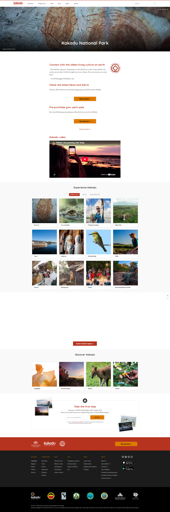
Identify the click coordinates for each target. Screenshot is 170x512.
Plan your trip (95, 194)
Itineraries (45, 469)
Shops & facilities (72, 466)
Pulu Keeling (104, 495)
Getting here (58, 466)
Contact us (104, 466)
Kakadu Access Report (90, 466)
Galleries (44, 472)
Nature (33, 466)
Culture (33, 469)
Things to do (74, 194)
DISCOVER (34, 457)
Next (166, 29)
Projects (86, 469)
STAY (68, 457)
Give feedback (105, 469)
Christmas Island (90, 495)
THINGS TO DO (46, 457)
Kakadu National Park (18, 3)
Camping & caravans (73, 461)
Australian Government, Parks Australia (35, 444)
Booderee (64, 495)
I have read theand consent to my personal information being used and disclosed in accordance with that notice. (86, 422)
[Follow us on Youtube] (132, 457)
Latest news (87, 461)
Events (44, 466)
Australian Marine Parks (135, 495)
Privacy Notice (79, 421)
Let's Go (97, 417)
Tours (84, 194)
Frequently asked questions (109, 472)
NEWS (85, 457)
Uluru (51, 495)
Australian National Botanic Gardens (120, 495)
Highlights (34, 461)
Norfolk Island (76, 495)
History (33, 472)
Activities (44, 461)
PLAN (55, 457)
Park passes (57, 469)
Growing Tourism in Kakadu (109, 475)
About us (103, 461)
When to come (58, 464)
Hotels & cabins (72, 464)
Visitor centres (58, 472)
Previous (3, 29)
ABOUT (103, 457)
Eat (68, 469)
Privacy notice (84, 129)
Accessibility (105, 464)
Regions (33, 464)
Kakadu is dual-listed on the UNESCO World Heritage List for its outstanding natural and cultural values (62, 444)
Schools (44, 475)
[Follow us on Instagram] (129, 457)
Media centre (87, 464)
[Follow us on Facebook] (123, 457)
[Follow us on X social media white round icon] (126, 457)
